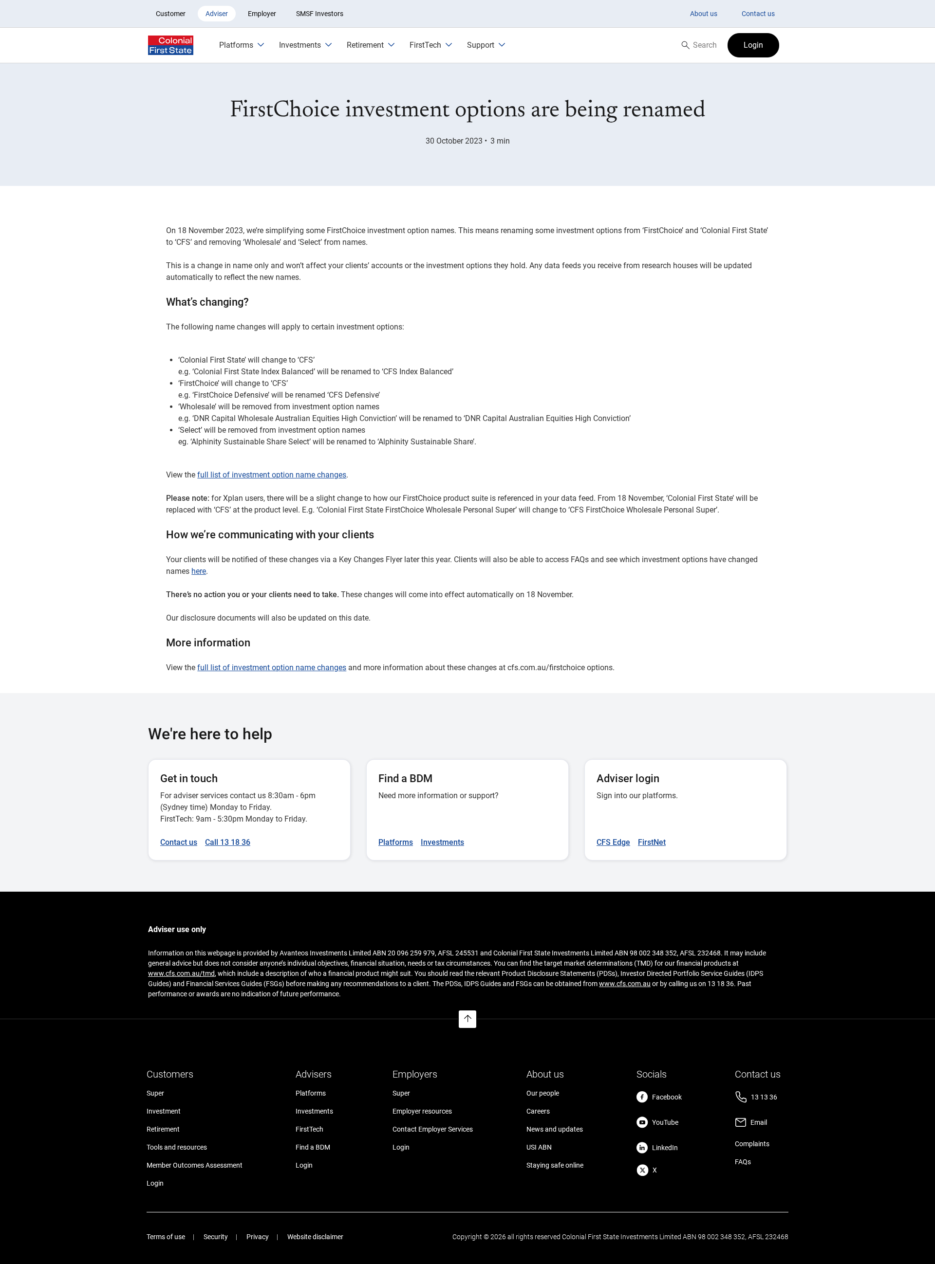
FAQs (743, 1162)
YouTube (665, 1122)
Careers (538, 1111)
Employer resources (422, 1111)
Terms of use (166, 1237)
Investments (314, 1111)
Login (155, 1183)
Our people (542, 1093)
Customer (171, 14)
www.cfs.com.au (625, 984)
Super (155, 1093)
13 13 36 (764, 1097)
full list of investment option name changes (271, 474)
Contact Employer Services (433, 1129)
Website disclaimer (315, 1237)
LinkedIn (665, 1148)
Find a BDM (313, 1147)
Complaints (752, 1144)
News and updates (554, 1129)
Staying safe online (554, 1165)
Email (758, 1122)
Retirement (163, 1129)
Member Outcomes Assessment (195, 1165)
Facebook (667, 1097)
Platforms (311, 1093)
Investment (164, 1111)
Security (216, 1237)
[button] (753, 45)
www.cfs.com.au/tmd (181, 973)
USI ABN (539, 1147)
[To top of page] (467, 1019)
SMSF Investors (319, 14)
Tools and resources (177, 1147)
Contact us (758, 14)
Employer (262, 14)
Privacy (257, 1237)
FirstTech (309, 1129)
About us (703, 14)
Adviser (217, 14)
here (198, 571)
